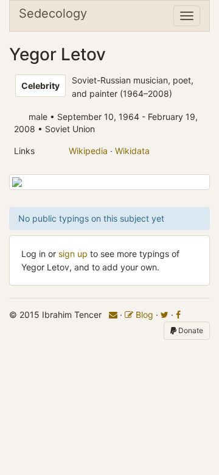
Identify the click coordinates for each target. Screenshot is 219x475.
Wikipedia (88, 151)
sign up (73, 253)
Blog (143, 314)
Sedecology (53, 13)
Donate (189, 330)
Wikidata (132, 151)
